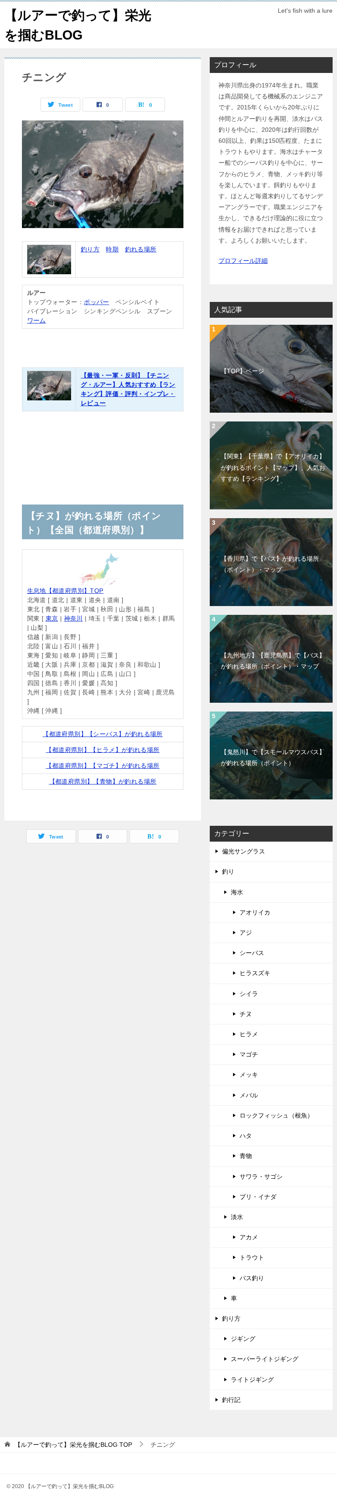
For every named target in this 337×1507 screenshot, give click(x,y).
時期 (112, 249)
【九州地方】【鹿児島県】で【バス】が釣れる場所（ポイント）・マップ (273, 661)
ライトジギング (252, 1379)
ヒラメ (249, 1034)
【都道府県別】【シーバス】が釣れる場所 (103, 733)
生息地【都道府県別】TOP (65, 590)
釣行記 (231, 1399)
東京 (52, 618)
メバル (249, 1095)
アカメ (249, 1237)
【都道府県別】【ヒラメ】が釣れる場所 (102, 749)
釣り (228, 871)
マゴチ (249, 1054)
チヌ (246, 1013)
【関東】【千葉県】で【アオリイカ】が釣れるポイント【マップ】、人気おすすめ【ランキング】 (273, 467)
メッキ (249, 1074)
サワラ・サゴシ (261, 1176)
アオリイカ (255, 912)
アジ (246, 932)
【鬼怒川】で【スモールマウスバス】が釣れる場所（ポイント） (273, 757)
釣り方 (90, 249)
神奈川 (73, 618)
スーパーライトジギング (264, 1358)
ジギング (243, 1338)
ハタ (246, 1135)
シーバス (252, 952)
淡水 (237, 1216)
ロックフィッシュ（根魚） (276, 1115)
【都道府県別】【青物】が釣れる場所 (103, 781)
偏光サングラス (243, 851)
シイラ (249, 993)
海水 (237, 892)
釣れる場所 (141, 249)
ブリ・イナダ (258, 1196)
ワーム (36, 320)
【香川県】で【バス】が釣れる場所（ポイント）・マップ (270, 564)
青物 (246, 1155)
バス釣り (252, 1278)
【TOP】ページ (242, 370)
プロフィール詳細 (243, 260)
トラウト (252, 1257)
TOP (73, 1444)
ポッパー (96, 301)
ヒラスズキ (255, 973)
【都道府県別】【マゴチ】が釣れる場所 (102, 765)
